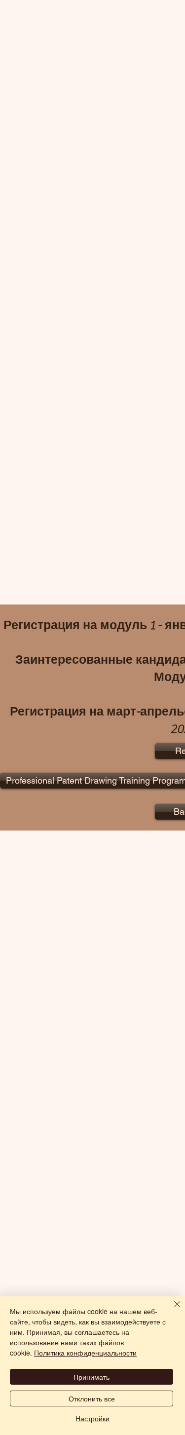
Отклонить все (92, 1398)
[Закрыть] (171, 1310)
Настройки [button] (92, 1418)
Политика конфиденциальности (85, 1353)
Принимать (92, 1377)
